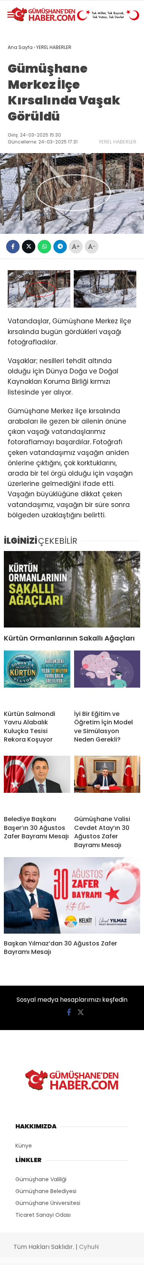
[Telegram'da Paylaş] (60, 246)
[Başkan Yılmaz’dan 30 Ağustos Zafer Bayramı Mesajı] (72, 895)
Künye (23, 1145)
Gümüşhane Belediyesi (45, 1191)
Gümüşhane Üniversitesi (47, 1203)
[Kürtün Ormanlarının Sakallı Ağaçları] (72, 589)
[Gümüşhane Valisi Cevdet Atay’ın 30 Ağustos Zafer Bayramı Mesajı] (107, 782)
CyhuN (89, 1246)
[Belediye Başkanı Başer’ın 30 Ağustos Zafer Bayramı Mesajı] (37, 782)
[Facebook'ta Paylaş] (13, 246)
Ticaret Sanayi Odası (43, 1215)
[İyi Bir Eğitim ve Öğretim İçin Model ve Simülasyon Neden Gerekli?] (107, 677)
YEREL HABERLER (117, 141)
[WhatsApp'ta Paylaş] (44, 246)
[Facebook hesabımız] (69, 1012)
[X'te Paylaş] (28, 246)
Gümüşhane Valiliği (40, 1179)
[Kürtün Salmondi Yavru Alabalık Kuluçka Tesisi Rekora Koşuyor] (37, 677)
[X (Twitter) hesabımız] (80, 1012)
